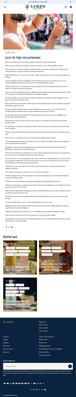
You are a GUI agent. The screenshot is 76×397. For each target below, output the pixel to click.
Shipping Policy (44, 346)
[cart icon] (70, 7)
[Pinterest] (12, 227)
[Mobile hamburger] (5, 7)
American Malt (46, 248)
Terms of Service (45, 355)
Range (5, 340)
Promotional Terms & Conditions (51, 349)
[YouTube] (45, 389)
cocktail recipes (11, 248)
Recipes (6, 343)
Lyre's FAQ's (43, 331)
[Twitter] (9, 227)
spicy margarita (10, 295)
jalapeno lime (19, 285)
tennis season (10, 254)
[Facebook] (6, 227)
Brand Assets (43, 328)
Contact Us (43, 343)
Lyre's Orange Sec (23, 288)
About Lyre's (43, 325)
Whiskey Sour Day (47, 254)
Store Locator (8, 349)
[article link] (33, 271)
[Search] (66, 7)
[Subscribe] (70, 366)
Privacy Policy (44, 352)
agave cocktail (10, 285)
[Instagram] (39, 389)
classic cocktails (56, 248)
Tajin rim (19, 295)
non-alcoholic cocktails (22, 248)
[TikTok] (42, 389)
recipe (22, 291)
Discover (6, 352)
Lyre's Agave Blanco (12, 288)
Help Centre (43, 340)
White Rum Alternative (22, 254)
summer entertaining (24, 251)
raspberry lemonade (12, 251)
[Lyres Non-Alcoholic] (35, 7)
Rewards (6, 346)
